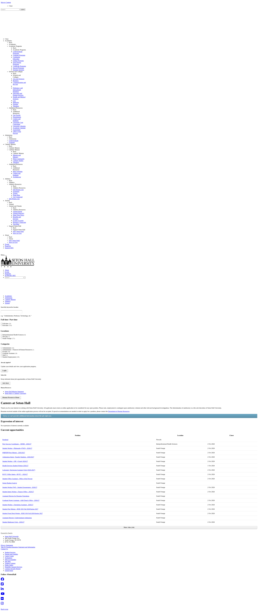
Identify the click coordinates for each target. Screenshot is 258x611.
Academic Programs (19, 50)
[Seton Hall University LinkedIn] (3, 589)
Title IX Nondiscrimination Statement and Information (18, 547)
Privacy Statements (7, 545)
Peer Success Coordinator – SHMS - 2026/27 (16, 444)
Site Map (8, 561)
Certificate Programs (19, 66)
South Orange (8, 338)
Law (14, 101)
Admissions (12, 139)
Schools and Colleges (17, 76)
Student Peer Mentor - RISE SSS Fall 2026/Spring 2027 (20, 509)
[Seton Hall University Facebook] (3, 580)
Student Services (10, 552)
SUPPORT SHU (10, 275)
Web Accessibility (10, 560)
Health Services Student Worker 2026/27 (15, 466)
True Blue (16, 224)
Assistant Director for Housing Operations (15, 496)
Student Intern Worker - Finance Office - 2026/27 (18, 492)
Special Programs (18, 68)
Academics (12, 44)
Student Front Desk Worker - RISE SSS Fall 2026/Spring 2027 (22, 513)
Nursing (15, 104)
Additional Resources (16, 112)
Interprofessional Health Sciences (14, 335)
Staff (5, 355)
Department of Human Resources (118, 411)
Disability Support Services (13, 567)
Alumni (11, 204)
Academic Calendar (19, 128)
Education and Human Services (18, 94)
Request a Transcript (19, 222)
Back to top (4, 609)
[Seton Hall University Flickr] (3, 599)
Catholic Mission (14, 148)
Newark (6, 336)
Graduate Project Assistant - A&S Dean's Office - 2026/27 (20, 500)
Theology (16, 106)
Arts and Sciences (18, 79)
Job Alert (5, 383)
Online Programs (18, 61)
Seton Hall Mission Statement (14, 391)
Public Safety (9, 565)
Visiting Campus (10, 563)
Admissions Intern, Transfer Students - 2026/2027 (18, 457)
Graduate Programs (19, 55)
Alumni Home (17, 211)
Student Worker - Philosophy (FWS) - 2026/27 (17, 448)
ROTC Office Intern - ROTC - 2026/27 (15, 474)
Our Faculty (17, 115)
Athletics (12, 182)
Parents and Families (11, 554)
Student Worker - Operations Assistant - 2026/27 (17, 505)
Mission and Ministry (17, 156)
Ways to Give (17, 233)
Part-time (7, 325)
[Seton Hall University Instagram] (3, 604)
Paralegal (5, 440)
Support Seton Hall (19, 230)
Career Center (9, 556)
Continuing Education (16, 58)
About (11, 239)
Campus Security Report (12, 569)
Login (4, 370)
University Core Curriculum (18, 123)
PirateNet (8, 246)
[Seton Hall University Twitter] (3, 584)
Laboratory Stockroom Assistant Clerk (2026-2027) (18, 470)
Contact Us (4, 549)
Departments (17, 117)
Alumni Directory (18, 213)
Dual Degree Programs (17, 63)
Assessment (16, 130)
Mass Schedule (17, 171)
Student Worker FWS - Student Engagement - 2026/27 (19, 487)
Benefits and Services (17, 218)
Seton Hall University (12, 536)
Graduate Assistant (10, 353)
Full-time (7, 323)
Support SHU (9, 248)
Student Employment (11, 357)
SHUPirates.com (18, 190)
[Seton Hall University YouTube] (3, 594)
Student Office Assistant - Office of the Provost (17, 479)
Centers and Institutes (16, 120)
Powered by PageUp (6, 533)
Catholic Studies (18, 161)
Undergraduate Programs (17, 52)
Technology (8, 558)
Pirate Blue (16, 195)
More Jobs (129, 527)
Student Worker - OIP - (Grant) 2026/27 (15, 461)
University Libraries (19, 126)
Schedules (16, 191)
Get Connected (17, 197)
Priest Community (18, 159)
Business (16, 81)
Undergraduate (13, 141)
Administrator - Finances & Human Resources (18, 350)
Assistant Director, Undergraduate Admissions (17, 518)
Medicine (16, 102)
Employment (9, 570)
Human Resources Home (10, 397)
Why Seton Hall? (18, 231)
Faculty (6, 351)
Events (7, 244)
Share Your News (18, 215)
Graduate (12, 142)
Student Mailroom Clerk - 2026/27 (13, 522)
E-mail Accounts (18, 220)
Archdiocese (17, 177)
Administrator (8, 348)
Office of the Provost (17, 132)
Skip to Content (6, 2)
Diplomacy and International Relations (18, 89)
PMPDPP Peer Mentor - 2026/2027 (13, 453)
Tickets (15, 193)
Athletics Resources (19, 188)
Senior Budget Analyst (9, 483)
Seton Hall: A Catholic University (15, 393)
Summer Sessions (18, 70)
